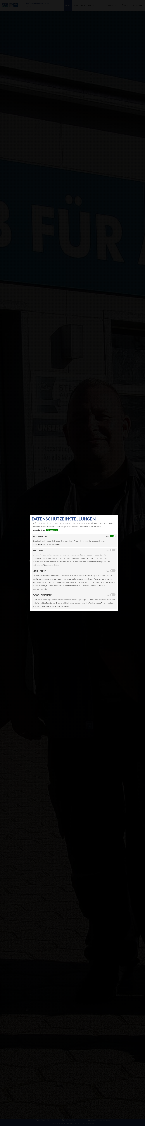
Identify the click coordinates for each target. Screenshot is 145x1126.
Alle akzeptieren (52, 530)
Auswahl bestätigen (39, 530)
